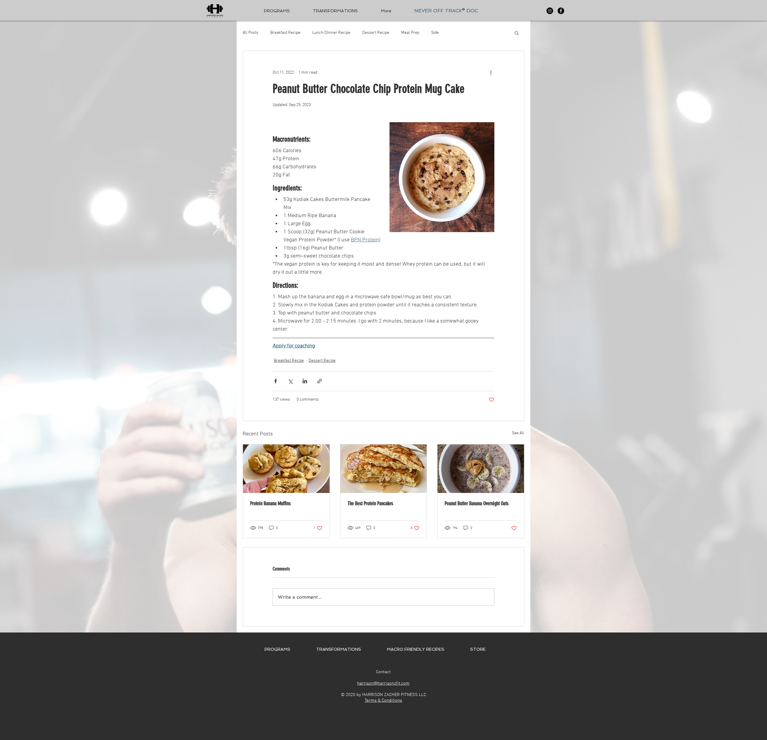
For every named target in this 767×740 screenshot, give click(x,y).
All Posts (250, 32)
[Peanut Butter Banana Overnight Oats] (480, 468)
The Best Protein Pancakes (370, 503)
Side (435, 32)
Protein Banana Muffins (270, 503)
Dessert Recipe (375, 32)
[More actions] (490, 72)
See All (518, 433)
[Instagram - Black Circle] (549, 10)
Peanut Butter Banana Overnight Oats (476, 503)
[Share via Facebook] (275, 381)
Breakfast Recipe (285, 32)
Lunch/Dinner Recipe (331, 32)
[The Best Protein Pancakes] (383, 468)
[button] (517, 32)
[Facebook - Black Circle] (561, 10)
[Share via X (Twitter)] (290, 381)
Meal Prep (410, 32)
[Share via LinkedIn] (305, 381)
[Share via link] (319, 381)
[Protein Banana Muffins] (286, 468)
